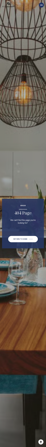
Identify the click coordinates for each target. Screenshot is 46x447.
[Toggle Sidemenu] (41, 5)
